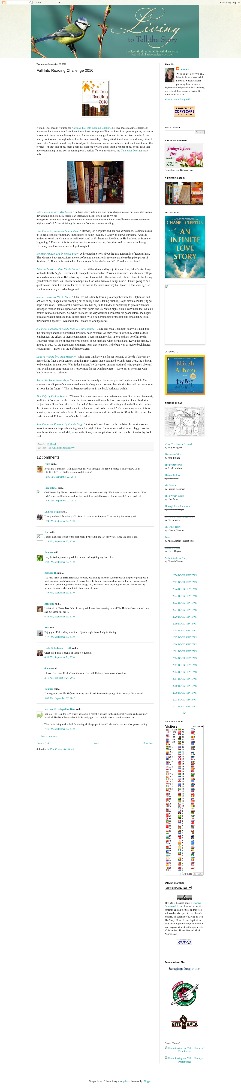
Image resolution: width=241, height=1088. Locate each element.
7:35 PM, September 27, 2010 (59, 728)
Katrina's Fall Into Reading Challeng (92, 127)
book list (49, 447)
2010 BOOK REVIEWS (185, 685)
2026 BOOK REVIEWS (185, 575)
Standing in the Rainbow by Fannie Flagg (60, 424)
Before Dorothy (172, 547)
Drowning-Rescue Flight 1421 (180, 516)
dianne (48, 668)
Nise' (47, 627)
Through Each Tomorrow (177, 506)
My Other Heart (172, 526)
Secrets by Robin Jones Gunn (53, 380)
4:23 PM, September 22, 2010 (59, 561)
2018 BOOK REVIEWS (185, 630)
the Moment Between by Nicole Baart (57, 253)
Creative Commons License (183, 904)
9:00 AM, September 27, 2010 (59, 698)
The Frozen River (173, 464)
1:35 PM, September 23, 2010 (59, 592)
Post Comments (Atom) (62, 749)
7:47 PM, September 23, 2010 (59, 636)
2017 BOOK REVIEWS (185, 637)
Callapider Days (129, 150)
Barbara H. (50, 573)
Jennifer (48, 552)
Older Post (148, 743)
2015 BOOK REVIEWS (185, 651)
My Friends (170, 485)
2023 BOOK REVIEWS (185, 596)
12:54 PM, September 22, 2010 (60, 500)
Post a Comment (49, 736)
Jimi (46, 532)
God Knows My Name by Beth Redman (58, 231)
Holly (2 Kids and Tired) (57, 648)
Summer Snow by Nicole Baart (54, 297)
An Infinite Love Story (176, 558)
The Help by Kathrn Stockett (52, 396)
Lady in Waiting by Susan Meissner (56, 356)
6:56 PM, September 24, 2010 (59, 657)
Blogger (147, 1081)
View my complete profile (178, 99)
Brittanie (49, 603)
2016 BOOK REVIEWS (185, 644)
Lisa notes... (50, 488)
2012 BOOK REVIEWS (185, 671)
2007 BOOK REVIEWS (185, 706)
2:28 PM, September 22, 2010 (59, 541)
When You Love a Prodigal (178, 444)
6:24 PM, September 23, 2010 (59, 616)
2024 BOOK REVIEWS (185, 589)
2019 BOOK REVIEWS (185, 623)
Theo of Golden (172, 475)
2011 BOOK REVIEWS (185, 678)
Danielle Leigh (52, 511)
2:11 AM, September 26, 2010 (59, 677)
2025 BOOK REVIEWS (185, 582)
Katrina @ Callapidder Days (59, 709)
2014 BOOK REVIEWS (185, 658)
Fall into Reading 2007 (64, 447)
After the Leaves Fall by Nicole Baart (57, 269)
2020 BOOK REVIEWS (185, 616)
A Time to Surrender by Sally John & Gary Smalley (65, 328)
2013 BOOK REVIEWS (185, 665)
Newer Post (43, 743)
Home (96, 743)
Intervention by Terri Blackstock (54, 212)
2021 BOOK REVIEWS (185, 609)
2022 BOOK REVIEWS (185, 602)
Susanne (184, 69)
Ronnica (48, 689)
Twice (168, 537)
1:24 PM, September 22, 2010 (59, 521)
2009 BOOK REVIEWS (185, 692)
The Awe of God (173, 454)
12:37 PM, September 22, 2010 (60, 476)
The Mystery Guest (174, 495)
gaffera (126, 1081)
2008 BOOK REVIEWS (185, 699)
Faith (47, 464)
